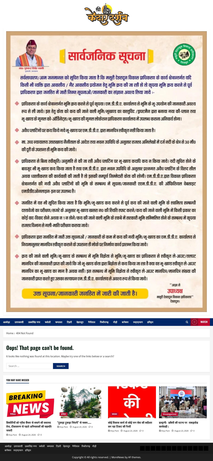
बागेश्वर (125, 322)
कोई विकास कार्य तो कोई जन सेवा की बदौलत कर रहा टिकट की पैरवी (130, 424)
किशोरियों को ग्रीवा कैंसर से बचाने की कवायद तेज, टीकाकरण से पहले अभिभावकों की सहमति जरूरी (28, 426)
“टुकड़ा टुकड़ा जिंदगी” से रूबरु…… (74, 422)
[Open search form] (187, 322)
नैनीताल (91, 322)
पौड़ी (115, 322)
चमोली (48, 322)
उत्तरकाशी (19, 322)
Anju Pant (13, 435)
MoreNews (117, 457)
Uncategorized (169, 414)
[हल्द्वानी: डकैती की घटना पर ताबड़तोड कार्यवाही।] (183, 402)
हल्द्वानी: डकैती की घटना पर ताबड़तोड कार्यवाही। (178, 424)
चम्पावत (58, 322)
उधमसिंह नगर (34, 322)
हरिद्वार (150, 322)
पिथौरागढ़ (104, 322)
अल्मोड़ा (6, 322)
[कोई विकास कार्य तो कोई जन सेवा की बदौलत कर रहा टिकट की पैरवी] (132, 402)
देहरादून (80, 322)
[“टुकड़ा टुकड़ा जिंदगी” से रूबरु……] (81, 402)
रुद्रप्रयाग (138, 322)
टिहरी (69, 322)
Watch (204, 322)
